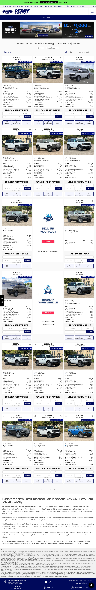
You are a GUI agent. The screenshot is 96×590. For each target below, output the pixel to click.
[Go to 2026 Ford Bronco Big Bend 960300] (48, 360)
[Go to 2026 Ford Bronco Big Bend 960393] (17, 360)
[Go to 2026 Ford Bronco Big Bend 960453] (48, 73)
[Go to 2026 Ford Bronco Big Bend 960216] (17, 145)
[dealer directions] (6, 581)
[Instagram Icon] (50, 582)
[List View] (71, 52)
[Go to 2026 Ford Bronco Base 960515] (17, 73)
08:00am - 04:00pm (56, 6)
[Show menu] (92, 11)
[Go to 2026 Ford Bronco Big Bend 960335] (79, 288)
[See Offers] (48, 30)
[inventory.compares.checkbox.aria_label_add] (3, 57)
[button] (93, 2)
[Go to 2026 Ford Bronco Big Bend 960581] (48, 431)
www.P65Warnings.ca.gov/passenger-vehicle (53, 576)
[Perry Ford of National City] (16, 11)
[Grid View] (66, 52)
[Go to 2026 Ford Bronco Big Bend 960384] (79, 216)
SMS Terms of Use (86, 580)
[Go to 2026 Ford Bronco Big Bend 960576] (17, 216)
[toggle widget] (91, 585)
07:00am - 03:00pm (37, 6)
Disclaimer (89, 36)
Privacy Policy (73, 580)
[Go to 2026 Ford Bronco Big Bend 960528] (17, 431)
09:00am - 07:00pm (16, 6)
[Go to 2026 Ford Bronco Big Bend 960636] (17, 288)
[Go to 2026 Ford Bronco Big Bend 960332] (79, 73)
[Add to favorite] (30, 57)
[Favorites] (92, 6)
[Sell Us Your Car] (48, 230)
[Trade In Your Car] (48, 302)
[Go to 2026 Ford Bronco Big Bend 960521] (48, 145)
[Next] (54, 490)
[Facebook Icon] (46, 582)
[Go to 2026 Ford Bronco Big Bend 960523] (79, 145)
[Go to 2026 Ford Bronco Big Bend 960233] (79, 360)
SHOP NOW (63, 2)
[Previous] (42, 490)
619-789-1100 (79, 6)
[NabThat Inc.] (84, 583)
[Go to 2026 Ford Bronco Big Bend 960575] (79, 431)
